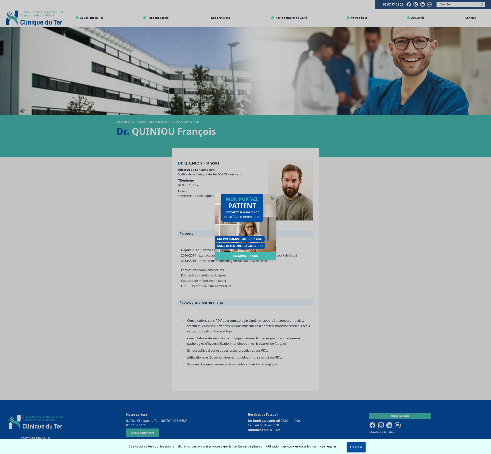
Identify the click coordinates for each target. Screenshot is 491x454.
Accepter (356, 447)
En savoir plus (245, 256)
